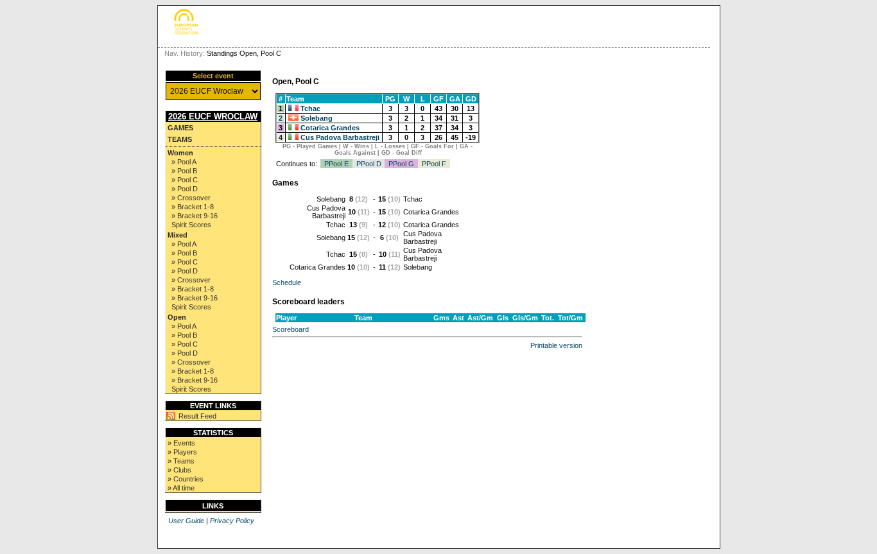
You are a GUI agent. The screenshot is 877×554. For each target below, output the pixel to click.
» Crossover (191, 198)
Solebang (316, 118)
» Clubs (179, 470)
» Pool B (184, 171)
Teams (180, 139)
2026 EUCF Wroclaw (212, 116)
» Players (182, 452)
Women (180, 153)
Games (180, 128)
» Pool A (183, 162)
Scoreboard (290, 329)
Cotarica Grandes (330, 128)
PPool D (368, 164)
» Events (181, 443)
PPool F (434, 164)
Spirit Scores (191, 225)
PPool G (401, 164)
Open (177, 317)
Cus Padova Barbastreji (339, 137)
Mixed (177, 235)
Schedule (286, 282)
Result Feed (197, 416)
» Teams (181, 461)
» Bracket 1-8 (192, 207)
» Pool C (184, 180)
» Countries (186, 479)
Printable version (556, 345)
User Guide (186, 520)
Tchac (310, 108)
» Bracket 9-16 (194, 216)
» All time (181, 488)
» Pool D (184, 189)
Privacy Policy (232, 520)
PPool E (336, 164)
